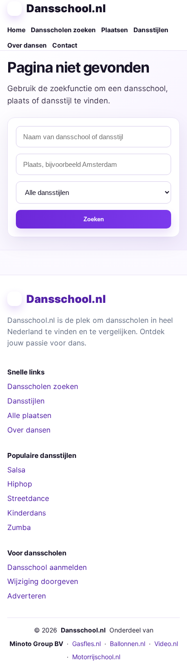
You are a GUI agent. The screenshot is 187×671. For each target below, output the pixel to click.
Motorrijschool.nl (96, 657)
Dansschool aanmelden (47, 567)
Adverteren (26, 595)
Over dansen (27, 45)
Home (16, 30)
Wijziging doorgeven (42, 581)
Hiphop (19, 483)
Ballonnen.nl (127, 643)
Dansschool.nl (66, 8)
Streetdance (28, 498)
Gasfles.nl (86, 643)
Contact (64, 45)
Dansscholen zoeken (63, 30)
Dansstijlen (150, 30)
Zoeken (94, 219)
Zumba (19, 527)
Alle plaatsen (29, 415)
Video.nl (166, 643)
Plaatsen (114, 30)
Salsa (16, 469)
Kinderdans (26, 512)
